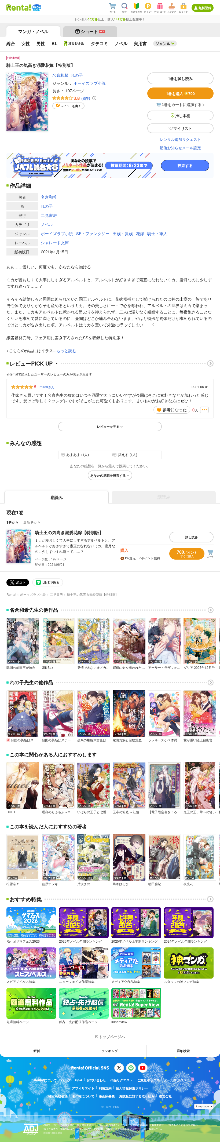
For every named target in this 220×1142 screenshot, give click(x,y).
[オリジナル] (74, 43)
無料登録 (205, 7)
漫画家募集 (107, 1096)
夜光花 (188, 884)
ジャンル (162, 43)
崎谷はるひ (121, 884)
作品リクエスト (121, 1080)
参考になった (175, 410)
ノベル (47, 224)
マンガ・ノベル (33, 31)
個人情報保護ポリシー (132, 1088)
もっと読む (66, 350)
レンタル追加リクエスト (180, 139)
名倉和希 (60, 75)
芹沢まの (83, 884)
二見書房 (49, 215)
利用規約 (105, 1088)
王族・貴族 (123, 233)
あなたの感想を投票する (108, 475)
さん (46, 386)
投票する (185, 165)
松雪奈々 (12, 884)
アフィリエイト (83, 1088)
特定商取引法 (58, 1096)
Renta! (11, 594)
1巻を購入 (180, 93)
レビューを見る (108, 426)
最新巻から (32, 522)
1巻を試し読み (180, 78)
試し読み (191, 537)
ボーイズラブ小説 (90, 83)
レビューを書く (70, 106)
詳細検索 (183, 1050)
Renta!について (45, 1080)
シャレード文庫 (55, 242)
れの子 (77, 75)
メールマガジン (175, 1080)
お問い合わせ (96, 1080)
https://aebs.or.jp (52, 1132)
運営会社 (165, 1096)
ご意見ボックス (148, 1080)
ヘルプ (66, 1080)
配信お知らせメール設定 (180, 147)
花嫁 (140, 233)
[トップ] (18, 7)
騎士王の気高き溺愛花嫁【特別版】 (69, 532)
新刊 (36, 1050)
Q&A (78, 1080)
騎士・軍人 (157, 233)
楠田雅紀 (154, 884)
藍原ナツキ (50, 884)
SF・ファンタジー (92, 233)
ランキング (110, 1050)
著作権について (83, 1096)
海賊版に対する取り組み (137, 1096)
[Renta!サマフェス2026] (36, 7)
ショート (93, 31)
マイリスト (182, 128)
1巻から (12, 522)
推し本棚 (182, 115)
